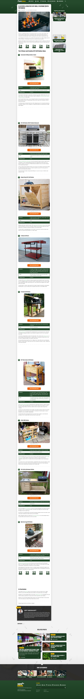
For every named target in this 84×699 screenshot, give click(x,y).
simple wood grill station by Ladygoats (39, 225)
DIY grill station (22, 331)
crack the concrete (36, 515)
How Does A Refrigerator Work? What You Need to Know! (58, 637)
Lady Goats (36, 211)
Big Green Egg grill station (24, 563)
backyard (26, 591)
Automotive (32, 1)
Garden (38, 1)
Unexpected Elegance (36, 147)
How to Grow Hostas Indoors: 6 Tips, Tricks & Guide (58, 656)
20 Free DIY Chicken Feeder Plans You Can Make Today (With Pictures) (58, 646)
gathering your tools (39, 594)
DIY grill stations (27, 508)
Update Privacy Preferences (21, 689)
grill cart (25, 280)
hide (23, 623)
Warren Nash (36, 443)
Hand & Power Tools (52, 1)
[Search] (65, 688)
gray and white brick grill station (25, 161)
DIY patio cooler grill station (24, 404)
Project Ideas (44, 1)
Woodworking (61, 1)
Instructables (36, 495)
